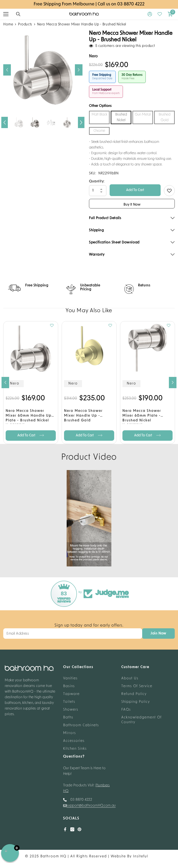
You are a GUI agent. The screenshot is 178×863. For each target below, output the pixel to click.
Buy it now (132, 204)
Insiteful (140, 856)
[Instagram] (72, 829)
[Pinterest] (79, 829)
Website (118, 856)
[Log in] (149, 14)
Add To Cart (135, 190)
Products (25, 24)
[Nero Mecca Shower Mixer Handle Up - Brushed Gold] (89, 348)
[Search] (18, 14)
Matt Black (99, 114)
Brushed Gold (164, 117)
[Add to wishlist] (169, 190)
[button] (7, 70)
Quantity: (97, 181)
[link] (30, 288)
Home (8, 24)
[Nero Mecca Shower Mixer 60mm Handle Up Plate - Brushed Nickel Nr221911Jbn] (30, 348)
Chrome (99, 131)
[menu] (5, 14)
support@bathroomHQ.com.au (91, 805)
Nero (14, 383)
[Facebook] (65, 829)
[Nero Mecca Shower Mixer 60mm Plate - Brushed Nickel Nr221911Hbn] (147, 348)
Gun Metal (143, 114)
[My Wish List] (159, 14)
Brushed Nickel (121, 117)
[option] (42, 69)
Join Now (158, 633)
